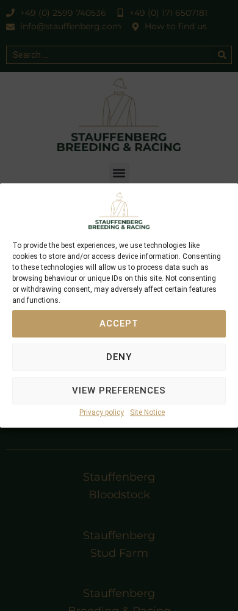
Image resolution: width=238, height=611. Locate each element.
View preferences (119, 391)
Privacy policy (101, 412)
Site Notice (147, 412)
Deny (119, 357)
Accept (119, 324)
